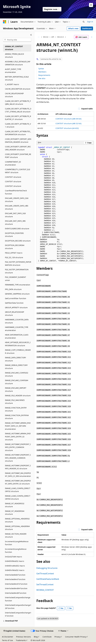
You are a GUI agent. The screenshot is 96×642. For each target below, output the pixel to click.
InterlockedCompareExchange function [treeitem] (17, 599)
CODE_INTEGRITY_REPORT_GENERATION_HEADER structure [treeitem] (18, 140)
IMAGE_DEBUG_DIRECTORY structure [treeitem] (16, 366)
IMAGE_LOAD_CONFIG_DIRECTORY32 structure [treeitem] (17, 490)
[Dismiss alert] (91, 5)
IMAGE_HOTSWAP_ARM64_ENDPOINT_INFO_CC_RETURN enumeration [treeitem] (18, 426)
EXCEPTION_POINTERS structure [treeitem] (14, 234)
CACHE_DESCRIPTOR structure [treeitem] (17, 89)
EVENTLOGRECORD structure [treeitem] (17, 228)
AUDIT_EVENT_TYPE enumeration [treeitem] (13, 70)
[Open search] (83, 22)
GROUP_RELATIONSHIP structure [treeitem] (14, 313)
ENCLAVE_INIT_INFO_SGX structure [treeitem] (15, 215)
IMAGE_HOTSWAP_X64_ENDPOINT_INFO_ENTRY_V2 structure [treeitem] (18, 482)
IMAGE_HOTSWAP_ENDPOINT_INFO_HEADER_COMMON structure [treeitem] (18, 458)
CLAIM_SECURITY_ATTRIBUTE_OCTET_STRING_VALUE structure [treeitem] (18, 110)
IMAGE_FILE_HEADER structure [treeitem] (17, 395)
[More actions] (92, 37)
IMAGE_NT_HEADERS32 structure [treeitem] (14, 505)
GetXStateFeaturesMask (47, 579)
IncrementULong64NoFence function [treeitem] (16, 543)
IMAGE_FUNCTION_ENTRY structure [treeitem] (16, 409)
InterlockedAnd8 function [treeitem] (15, 593)
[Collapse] (31, 35)
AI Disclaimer (7, 637)
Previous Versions (23, 637)
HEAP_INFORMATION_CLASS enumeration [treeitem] (16, 336)
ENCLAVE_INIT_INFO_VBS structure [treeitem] (15, 222)
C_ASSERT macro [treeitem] (12, 84)
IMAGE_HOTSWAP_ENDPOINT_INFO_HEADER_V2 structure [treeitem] (18, 467)
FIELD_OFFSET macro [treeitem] (13, 253)
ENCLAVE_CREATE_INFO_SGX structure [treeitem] (16, 199)
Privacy (57, 637)
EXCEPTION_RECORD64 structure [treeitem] (14, 247)
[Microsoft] (4, 21)
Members (42, 72)
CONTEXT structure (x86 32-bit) (68, 123)
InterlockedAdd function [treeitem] (15, 575)
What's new (73, 28)
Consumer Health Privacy (75, 637)
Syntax (41, 68)
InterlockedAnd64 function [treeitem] (16, 588)
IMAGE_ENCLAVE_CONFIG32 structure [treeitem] (16, 374)
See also (41, 78)
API (52, 37)
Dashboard (87, 28)
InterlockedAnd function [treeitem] (15, 579)
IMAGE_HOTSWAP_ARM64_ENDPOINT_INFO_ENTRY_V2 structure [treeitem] (18, 436)
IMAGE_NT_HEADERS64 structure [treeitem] (14, 512)
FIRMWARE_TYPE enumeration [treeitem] (17, 285)
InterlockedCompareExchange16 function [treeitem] (18, 614)
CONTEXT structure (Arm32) (67, 128)
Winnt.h (60, 37)
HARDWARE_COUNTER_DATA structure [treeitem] (16, 321)
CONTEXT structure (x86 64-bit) (68, 119)
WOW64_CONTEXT (45, 590)
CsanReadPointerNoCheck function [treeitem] (16, 192)
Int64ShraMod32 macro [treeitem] (15, 566)
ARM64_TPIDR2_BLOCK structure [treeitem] (14, 55)
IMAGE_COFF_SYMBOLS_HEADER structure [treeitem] (18, 351)
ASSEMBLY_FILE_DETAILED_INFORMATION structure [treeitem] (17, 63)
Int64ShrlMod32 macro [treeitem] (14, 570)
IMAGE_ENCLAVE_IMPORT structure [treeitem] (15, 389)
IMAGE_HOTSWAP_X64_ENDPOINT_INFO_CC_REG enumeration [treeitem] (18, 474)
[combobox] (17, 40)
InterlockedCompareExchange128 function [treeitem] (18, 606)
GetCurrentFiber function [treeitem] (15, 298)
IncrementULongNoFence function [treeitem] (15, 550)
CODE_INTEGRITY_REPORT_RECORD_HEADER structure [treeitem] (18, 148)
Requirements (44, 75)
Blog (36, 637)
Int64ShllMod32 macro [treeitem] (14, 561)
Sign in (90, 21)
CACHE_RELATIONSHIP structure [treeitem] (14, 95)
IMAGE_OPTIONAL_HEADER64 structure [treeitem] (17, 528)
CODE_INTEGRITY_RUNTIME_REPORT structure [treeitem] (18, 156)
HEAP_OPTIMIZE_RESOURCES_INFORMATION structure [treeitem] (17, 344)
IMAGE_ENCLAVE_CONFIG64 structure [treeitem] (16, 382)
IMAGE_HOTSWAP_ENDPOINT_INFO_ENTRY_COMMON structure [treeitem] (18, 447)
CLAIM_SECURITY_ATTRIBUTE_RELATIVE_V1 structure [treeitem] (18, 118)
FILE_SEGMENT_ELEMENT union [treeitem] (15, 278)
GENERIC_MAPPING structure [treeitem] (17, 294)
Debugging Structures (47, 568)
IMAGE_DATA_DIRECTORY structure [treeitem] (15, 359)
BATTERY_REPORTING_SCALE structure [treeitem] (17, 78)
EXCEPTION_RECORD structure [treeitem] (17, 241)
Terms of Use (7, 640)
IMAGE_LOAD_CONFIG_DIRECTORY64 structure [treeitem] (17, 497)
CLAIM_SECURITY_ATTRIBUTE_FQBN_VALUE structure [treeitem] (18, 102)
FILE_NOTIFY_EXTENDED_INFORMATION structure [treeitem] (18, 263)
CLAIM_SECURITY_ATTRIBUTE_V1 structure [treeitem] (18, 125)
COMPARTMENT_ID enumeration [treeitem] (13, 163)
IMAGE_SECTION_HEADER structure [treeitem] (15, 535)
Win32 (45, 37)
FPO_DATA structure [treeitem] (13, 289)
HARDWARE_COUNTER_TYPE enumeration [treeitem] (16, 328)
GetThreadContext (45, 573)
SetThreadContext (45, 584)
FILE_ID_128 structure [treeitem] (14, 257)
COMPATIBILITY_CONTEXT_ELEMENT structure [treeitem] (17, 171)
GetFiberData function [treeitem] (14, 303)
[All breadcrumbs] (38, 37)
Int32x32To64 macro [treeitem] (13, 556)
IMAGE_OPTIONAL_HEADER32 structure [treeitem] (17, 520)
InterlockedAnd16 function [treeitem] (16, 584)
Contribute (47, 637)
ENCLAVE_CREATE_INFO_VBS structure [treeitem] (16, 207)
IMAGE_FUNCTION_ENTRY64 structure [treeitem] (17, 417)
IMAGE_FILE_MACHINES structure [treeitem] (15, 401)
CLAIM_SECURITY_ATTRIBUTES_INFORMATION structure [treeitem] (18, 133)
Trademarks (21, 640)
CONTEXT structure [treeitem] (13, 177)
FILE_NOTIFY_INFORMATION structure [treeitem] (16, 271)
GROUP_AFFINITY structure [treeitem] (16, 307)
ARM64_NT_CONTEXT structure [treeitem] (14, 48)
